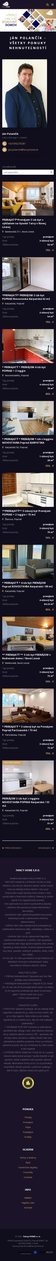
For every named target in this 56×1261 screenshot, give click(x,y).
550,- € (50, 465)
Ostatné (28, 1177)
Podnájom (28, 1132)
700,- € (50, 250)
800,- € (50, 394)
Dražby (28, 1136)
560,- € (50, 537)
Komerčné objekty (28, 1167)
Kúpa (28, 1127)
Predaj (28, 1117)
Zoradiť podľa (9, 166)
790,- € (50, 322)
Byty (28, 1162)
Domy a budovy (28, 1157)
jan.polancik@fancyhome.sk (23, 149)
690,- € (50, 829)
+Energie (8, 547)
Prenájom (28, 1122)
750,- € (50, 753)
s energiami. (10, 690)
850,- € (50, 609)
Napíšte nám (28, 1202)
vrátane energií (12, 762)
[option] (28, 20)
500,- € (50, 681)
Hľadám (28, 1149)
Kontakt (28, 1207)
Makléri (28, 1197)
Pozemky (28, 1172)
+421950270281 (17, 143)
